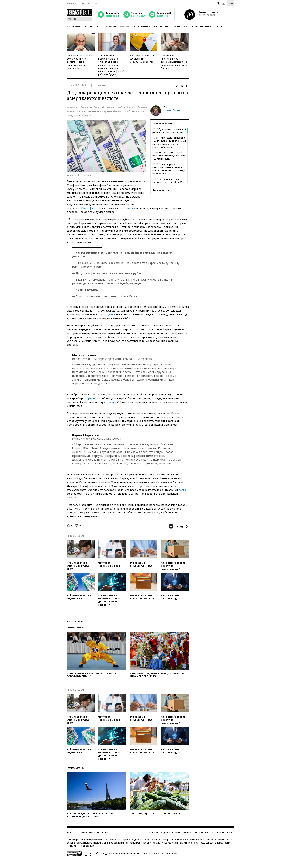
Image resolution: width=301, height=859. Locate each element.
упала (111, 314)
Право (176, 26)
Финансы (126, 26)
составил (110, 402)
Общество (161, 26)
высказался (128, 208)
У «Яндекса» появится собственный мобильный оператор (142, 58)
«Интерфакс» (88, 208)
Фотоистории (75, 627)
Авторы (220, 832)
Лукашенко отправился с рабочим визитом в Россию (169, 131)
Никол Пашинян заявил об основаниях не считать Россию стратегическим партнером (80, 62)
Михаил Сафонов (173, 110)
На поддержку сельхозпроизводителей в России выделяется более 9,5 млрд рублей (168, 169)
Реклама (154, 832)
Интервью (73, 26)
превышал (93, 398)
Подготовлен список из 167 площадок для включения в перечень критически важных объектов (169, 142)
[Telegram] (182, 86)
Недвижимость (205, 26)
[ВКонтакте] (177, 86)
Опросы (230, 832)
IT (220, 26)
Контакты (174, 832)
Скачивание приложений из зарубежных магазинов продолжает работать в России (174, 62)
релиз (182, 489)
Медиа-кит (188, 832)
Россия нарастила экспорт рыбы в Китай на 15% (168, 180)
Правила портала (204, 832)
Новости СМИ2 (75, 621)
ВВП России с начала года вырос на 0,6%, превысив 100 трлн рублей (168, 155)
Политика (143, 26)
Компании (109, 26)
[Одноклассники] (187, 86)
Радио (164, 832)
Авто (187, 26)
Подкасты (91, 26)
